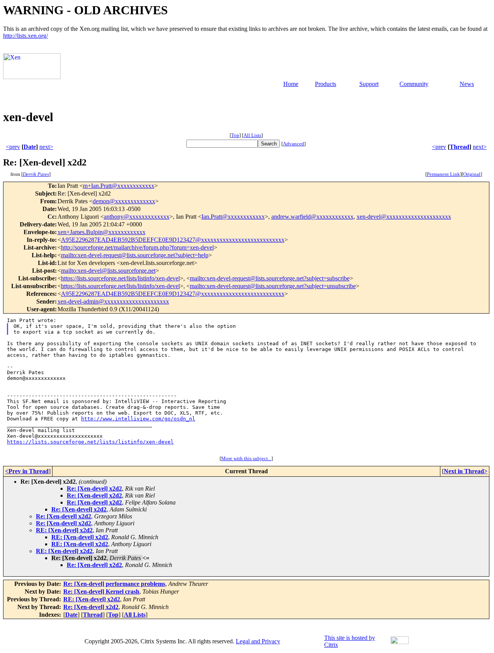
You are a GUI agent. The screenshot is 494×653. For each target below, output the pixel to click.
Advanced (293, 144)
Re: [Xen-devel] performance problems (114, 583)
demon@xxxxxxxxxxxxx (124, 201)
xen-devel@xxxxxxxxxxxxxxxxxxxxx (404, 216)
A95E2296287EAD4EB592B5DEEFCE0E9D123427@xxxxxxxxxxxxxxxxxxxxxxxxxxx (172, 239)
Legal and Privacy (258, 641)
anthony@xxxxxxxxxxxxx (136, 216)
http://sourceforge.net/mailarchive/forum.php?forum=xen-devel (137, 247)
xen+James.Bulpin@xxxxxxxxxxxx (101, 232)
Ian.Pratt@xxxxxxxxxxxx (233, 216)
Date (30, 146)
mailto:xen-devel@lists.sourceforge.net (108, 270)
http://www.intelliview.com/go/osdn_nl (138, 419)
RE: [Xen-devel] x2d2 (64, 530)
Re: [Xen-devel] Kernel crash (101, 591)
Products (325, 84)
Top (235, 135)
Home (290, 84)
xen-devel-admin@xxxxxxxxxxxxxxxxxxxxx (113, 301)
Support (369, 84)
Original (471, 174)
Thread (459, 146)
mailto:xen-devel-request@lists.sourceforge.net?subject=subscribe (270, 278)
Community (413, 84)
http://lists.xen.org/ (25, 35)
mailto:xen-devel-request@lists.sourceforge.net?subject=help (134, 255)
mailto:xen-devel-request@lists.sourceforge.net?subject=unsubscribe (273, 286)
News (467, 84)
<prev (13, 146)
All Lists (252, 135)
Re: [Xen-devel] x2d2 (94, 488)
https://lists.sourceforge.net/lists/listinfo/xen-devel (120, 278)
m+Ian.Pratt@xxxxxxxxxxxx (118, 185)
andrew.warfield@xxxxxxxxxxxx (312, 216)
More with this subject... (246, 458)
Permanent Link (443, 174)
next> (46, 146)
